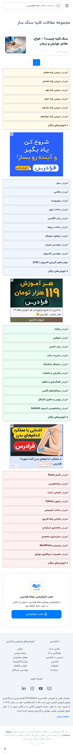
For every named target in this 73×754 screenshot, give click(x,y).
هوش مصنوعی (20, 657)
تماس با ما (54, 649)
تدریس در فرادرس (54, 657)
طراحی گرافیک (20, 666)
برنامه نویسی (20, 653)
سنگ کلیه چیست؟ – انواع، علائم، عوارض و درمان (50, 41)
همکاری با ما (54, 653)
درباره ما (54, 670)
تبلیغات (54, 666)
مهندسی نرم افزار (20, 670)
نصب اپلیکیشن (34, 614)
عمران (20, 649)
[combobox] (30, 5)
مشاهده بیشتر (63, 716)
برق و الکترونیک (20, 662)
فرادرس (54, 662)
